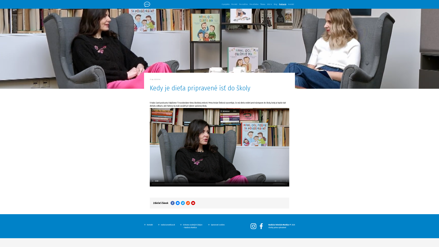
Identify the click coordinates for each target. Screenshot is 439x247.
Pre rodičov (243, 4)
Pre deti (234, 4)
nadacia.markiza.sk (168, 225)
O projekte (226, 4)
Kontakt (291, 4)
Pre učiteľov (254, 4)
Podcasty (282, 4)
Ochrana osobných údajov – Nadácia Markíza (192, 226)
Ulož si (269, 4)
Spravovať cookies (218, 225)
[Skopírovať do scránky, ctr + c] (188, 203)
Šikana (262, 4)
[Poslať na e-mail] (193, 203)
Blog (275, 4)
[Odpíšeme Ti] (147, 4)
